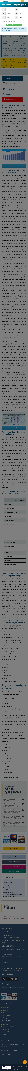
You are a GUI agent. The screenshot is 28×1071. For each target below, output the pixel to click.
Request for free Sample (14, 25)
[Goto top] (25, 1062)
